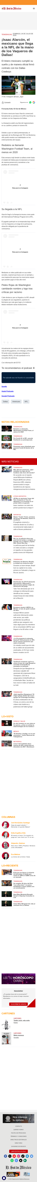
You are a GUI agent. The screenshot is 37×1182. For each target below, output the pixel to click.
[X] (9, 1156)
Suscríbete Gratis (18, 1004)
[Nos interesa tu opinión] (18, 1118)
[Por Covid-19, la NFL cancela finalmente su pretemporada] (7, 438)
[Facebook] (5, 1156)
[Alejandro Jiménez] (5, 845)
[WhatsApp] (12, 1160)
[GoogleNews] (16, 1160)
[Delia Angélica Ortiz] (5, 835)
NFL (26, 401)
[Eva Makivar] (5, 856)
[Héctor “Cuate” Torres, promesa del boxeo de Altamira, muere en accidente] (7, 523)
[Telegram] (27, 1156)
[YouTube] (14, 1156)
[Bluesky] (31, 1156)
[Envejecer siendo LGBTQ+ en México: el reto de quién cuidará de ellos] (7, 618)
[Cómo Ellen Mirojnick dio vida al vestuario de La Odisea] (7, 903)
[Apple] (20, 1160)
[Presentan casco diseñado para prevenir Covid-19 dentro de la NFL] (7, 446)
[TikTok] (22, 1156)
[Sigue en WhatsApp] (30, 102)
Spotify (4, 386)
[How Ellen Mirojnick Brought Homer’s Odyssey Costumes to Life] (7, 894)
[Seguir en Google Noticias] (33, 102)
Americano (16, 401)
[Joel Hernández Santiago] (5, 825)
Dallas (5, 401)
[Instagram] (18, 1156)
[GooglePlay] (25, 1160)
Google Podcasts (8, 396)
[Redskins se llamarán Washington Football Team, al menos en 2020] (7, 429)
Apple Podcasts (8, 391)
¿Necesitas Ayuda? (18, 1151)
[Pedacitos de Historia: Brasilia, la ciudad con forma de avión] (7, 567)
